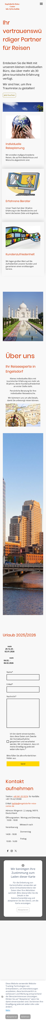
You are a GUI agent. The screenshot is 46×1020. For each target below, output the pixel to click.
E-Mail (10, 684)
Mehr (8, 1010)
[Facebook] (8, 851)
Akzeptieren (23, 909)
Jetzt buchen (9, 95)
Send (23, 764)
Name (10, 672)
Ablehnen (25, 1016)
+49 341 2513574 (20, 796)
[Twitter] (16, 851)
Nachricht (11, 696)
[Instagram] (12, 851)
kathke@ (15, 803)
